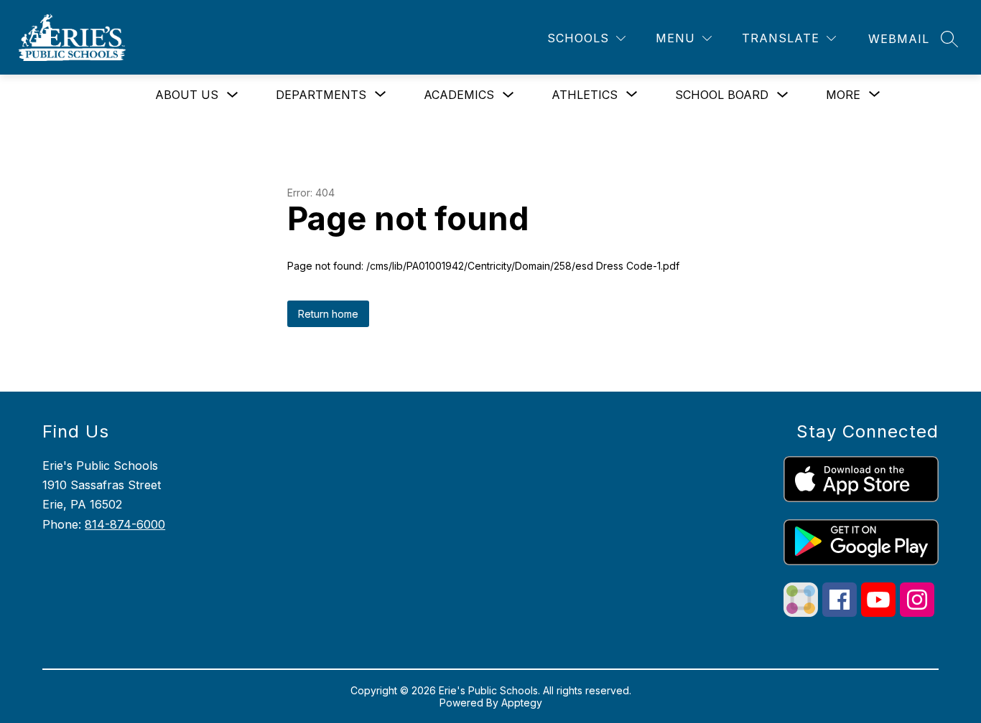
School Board (721, 95)
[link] (898, 39)
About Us (186, 95)
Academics (459, 95)
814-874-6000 (125, 524)
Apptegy (521, 702)
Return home (328, 314)
